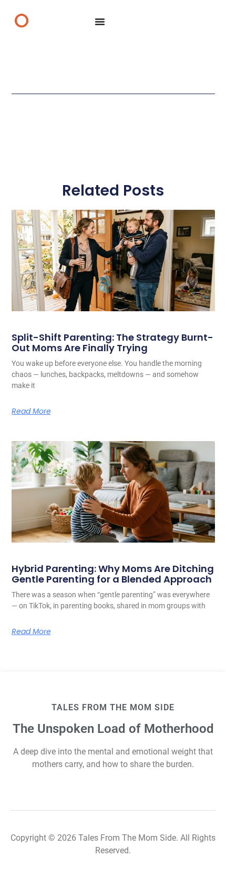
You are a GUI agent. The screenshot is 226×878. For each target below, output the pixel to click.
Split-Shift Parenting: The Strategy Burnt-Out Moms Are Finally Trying (112, 342)
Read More (31, 411)
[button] (100, 21)
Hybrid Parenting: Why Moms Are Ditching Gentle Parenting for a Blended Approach (113, 574)
